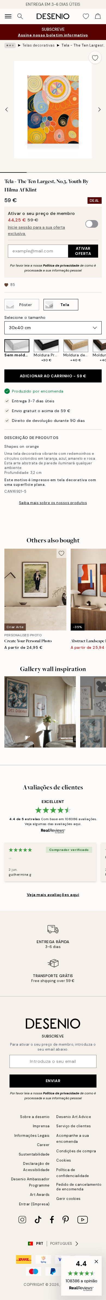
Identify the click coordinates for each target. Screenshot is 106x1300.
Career (43, 1144)
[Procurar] (20, 16)
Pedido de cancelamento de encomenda (78, 1186)
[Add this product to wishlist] (95, 57)
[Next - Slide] (99, 109)
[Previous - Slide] (6, 109)
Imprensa (41, 1126)
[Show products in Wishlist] (86, 16)
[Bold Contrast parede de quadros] (40, 712)
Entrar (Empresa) (34, 1204)
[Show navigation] (8, 16)
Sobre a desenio (35, 1116)
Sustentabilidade (34, 1154)
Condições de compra (76, 1151)
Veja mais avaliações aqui (53, 894)
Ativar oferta (83, 251)
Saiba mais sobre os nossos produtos (53, 503)
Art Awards (40, 1194)
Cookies (63, 1160)
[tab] (13, 170)
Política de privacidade (61, 265)
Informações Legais (32, 1135)
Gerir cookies (68, 1198)
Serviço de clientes (73, 1126)
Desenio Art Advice (73, 1116)
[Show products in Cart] (98, 16)
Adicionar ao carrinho (53, 375)
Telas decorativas (39, 45)
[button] (81, 1276)
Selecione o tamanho (25, 317)
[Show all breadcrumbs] (10, 45)
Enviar (53, 1080)
